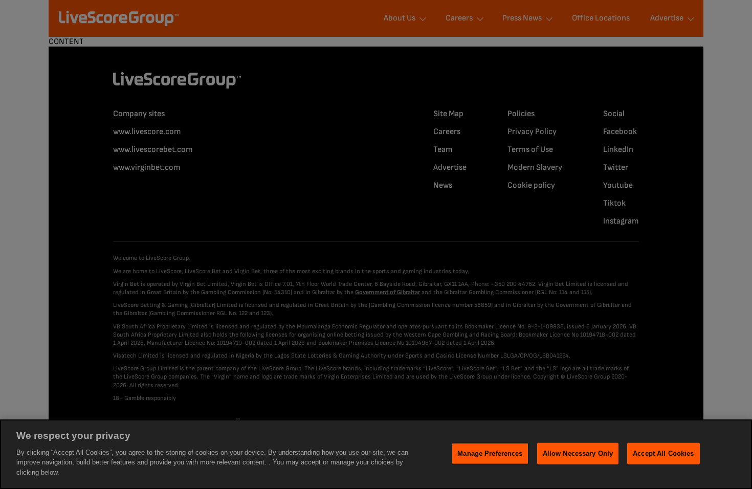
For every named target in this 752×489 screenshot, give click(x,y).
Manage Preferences (489, 453)
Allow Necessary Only (578, 453)
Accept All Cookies (663, 453)
